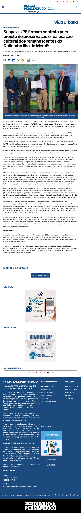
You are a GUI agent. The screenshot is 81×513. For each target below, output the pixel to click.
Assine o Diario (70, 393)
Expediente (69, 399)
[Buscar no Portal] (77, 7)
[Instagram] (60, 2)
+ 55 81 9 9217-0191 (10, 480)
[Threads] (70, 2)
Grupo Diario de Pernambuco (18, 495)
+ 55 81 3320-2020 (10, 478)
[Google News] (73, 2)
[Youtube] (67, 2)
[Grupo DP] (40, 506)
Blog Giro (44, 399)
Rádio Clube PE (46, 396)
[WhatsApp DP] (77, 2)
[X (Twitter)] (63, 2)
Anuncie (68, 396)
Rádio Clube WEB (47, 393)
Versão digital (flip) (72, 386)
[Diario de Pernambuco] (40, 7)
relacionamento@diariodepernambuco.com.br (20, 486)
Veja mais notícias (40, 275)
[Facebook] (58, 2)
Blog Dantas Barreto (48, 402)
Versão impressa (71, 389)
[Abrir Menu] (3, 7)
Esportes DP (45, 389)
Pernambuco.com (47, 386)
